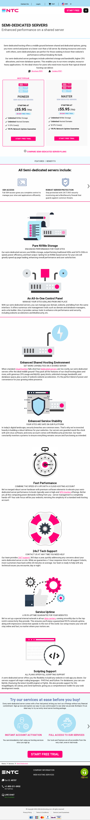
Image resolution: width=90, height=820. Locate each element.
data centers (50, 618)
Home (4, 763)
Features (39, 161)
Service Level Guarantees (61, 812)
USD (66, 4)
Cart (53, 4)
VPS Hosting (65, 492)
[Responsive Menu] (86, 10)
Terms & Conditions (42, 812)
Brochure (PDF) (37, 71)
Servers (11, 763)
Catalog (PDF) (56, 71)
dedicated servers (49, 369)
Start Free (73, 10)
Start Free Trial (23, 139)
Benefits (51, 161)
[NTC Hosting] (10, 10)
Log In (38, 4)
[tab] (60, 770)
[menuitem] (25, 4)
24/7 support (24, 557)
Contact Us (25, 4)
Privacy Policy (27, 812)
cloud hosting (22, 369)
